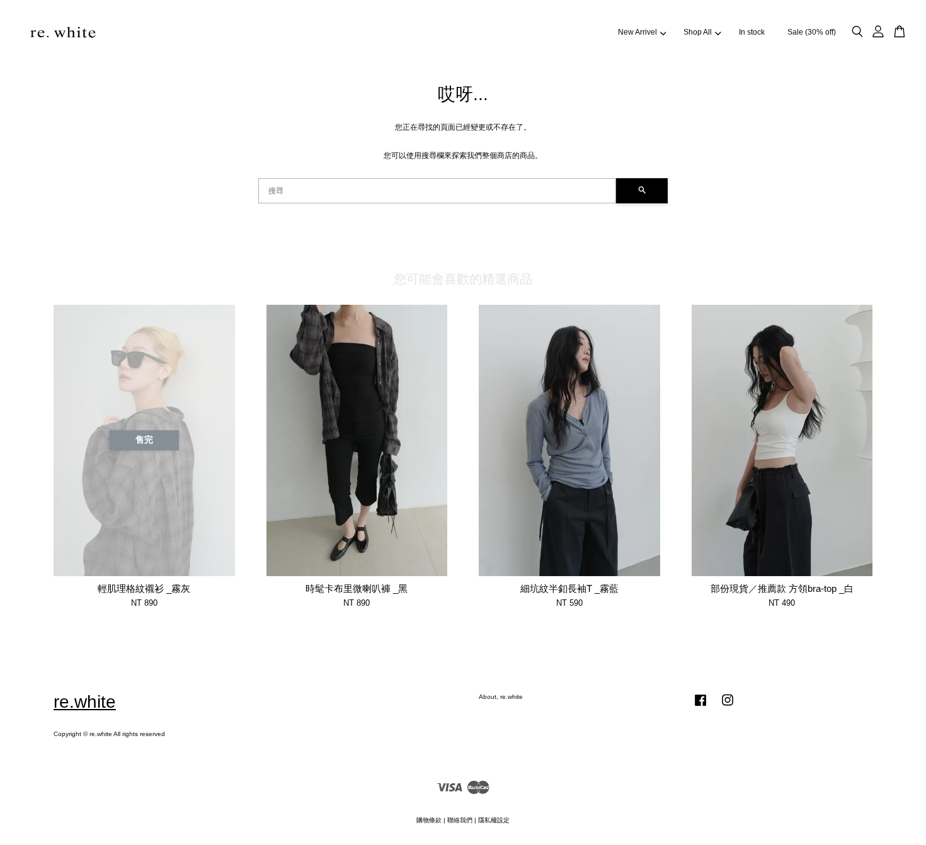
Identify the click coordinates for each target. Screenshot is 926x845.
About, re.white (501, 696)
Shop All (697, 32)
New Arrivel (637, 32)
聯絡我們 (459, 820)
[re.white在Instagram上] (727, 706)
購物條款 (429, 820)
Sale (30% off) (811, 32)
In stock (752, 32)
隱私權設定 (494, 820)
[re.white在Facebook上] (700, 706)
